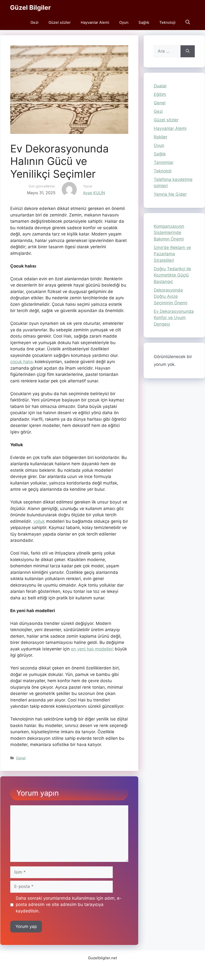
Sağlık (143, 22)
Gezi (34, 22)
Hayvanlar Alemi (95, 22)
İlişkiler (160, 136)
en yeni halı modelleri (92, 648)
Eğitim (160, 94)
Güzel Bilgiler (30, 7)
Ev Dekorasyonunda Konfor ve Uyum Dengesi (174, 318)
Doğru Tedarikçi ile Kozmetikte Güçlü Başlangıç (172, 275)
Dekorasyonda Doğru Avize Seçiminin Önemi (170, 296)
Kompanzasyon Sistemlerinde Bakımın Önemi (169, 233)
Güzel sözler (59, 22)
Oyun (123, 22)
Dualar (160, 85)
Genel (21, 758)
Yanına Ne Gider (170, 194)
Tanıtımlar (164, 162)
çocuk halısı (22, 361)
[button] (187, 22)
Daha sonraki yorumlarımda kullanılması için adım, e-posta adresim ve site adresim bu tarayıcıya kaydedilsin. (69, 904)
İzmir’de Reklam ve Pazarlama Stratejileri (172, 254)
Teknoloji (167, 22)
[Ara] (187, 51)
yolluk (39, 521)
